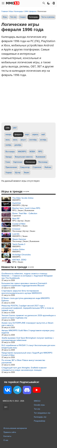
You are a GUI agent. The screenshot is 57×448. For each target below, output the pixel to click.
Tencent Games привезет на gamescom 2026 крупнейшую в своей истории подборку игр (28, 316)
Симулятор (24, 167)
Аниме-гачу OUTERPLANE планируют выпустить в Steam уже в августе (27, 324)
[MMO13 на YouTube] (37, 390)
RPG (40, 152)
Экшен (26, 172)
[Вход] (53, 3)
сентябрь (33, 140)
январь (8, 134)
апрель (35, 134)
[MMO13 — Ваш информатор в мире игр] (12, 3)
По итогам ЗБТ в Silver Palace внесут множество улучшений (23, 361)
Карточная (17, 162)
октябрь (43, 140)
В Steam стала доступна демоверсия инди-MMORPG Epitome (26, 299)
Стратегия (37, 167)
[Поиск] (44, 3)
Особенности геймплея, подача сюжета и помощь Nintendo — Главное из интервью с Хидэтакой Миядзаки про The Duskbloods (27, 275)
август (23, 140)
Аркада (9, 157)
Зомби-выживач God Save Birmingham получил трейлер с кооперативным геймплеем (28, 339)
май (43, 134)
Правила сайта (9, 432)
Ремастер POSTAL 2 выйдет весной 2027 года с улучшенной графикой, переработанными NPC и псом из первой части (28, 308)
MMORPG (22, 152)
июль (15, 140)
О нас (5, 440)
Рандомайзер (39, 421)
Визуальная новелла (24, 157)
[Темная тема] (48, 3)
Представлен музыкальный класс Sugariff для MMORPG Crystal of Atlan (27, 354)
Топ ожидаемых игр (42, 413)
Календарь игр (40, 417)
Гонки (8, 162)
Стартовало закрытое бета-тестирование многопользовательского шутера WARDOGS (22, 292)
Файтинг (48, 167)
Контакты (7, 436)
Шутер (17, 172)
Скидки (23, 17)
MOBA (32, 152)
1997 (15, 128)
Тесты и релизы (48, 17)
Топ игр (13, 17)
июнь (8, 140)
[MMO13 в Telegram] (17, 390)
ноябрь (8, 145)
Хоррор (9, 172)
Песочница (42, 162)
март (27, 134)
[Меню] (3, 3)
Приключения (11, 167)
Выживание (40, 157)
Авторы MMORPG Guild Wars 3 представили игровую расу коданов (28, 331)
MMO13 (37, 401)
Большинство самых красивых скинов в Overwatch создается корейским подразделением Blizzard (24, 284)
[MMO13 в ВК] (7, 390)
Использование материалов (15, 428)
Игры (5, 17)
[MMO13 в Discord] (27, 390)
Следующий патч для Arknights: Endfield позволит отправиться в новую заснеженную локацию (24, 369)
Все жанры (10, 152)
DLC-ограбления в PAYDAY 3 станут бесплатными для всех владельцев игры (28, 346)
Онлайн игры (39, 405)
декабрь (18, 145)
